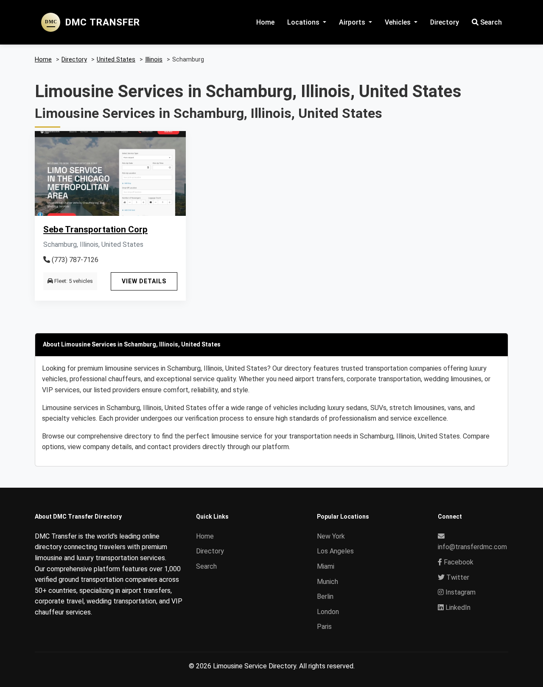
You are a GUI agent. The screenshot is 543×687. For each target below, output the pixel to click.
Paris (324, 627)
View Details (144, 281)
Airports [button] (353, 22)
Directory (444, 22)
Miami (325, 566)
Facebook (457, 562)
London (328, 612)
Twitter (457, 577)
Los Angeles (335, 551)
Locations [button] (304, 22)
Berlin (325, 596)
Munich (327, 582)
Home (265, 22)
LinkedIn (457, 607)
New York (331, 536)
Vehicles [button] (398, 22)
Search (490, 22)
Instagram (460, 592)
